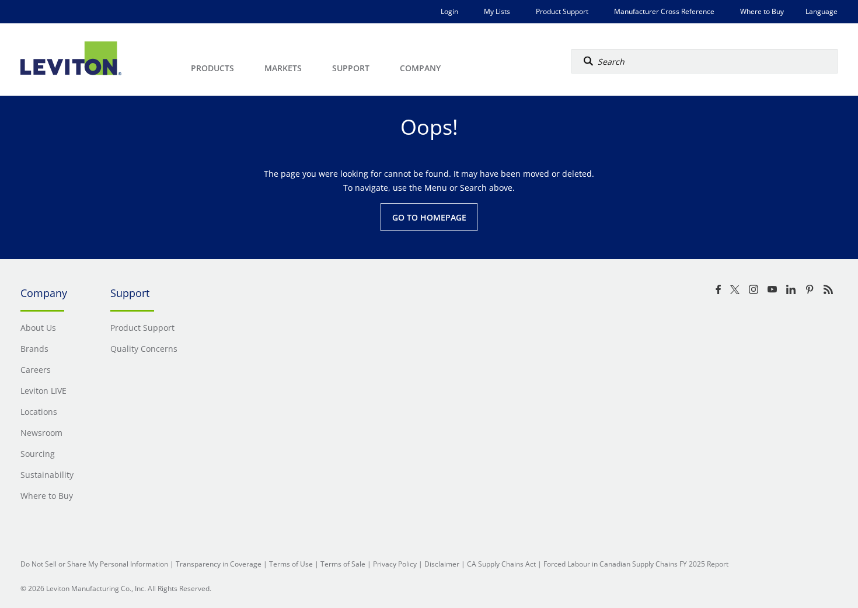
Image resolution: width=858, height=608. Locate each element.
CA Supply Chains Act (501, 564)
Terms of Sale (342, 564)
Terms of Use (291, 564)
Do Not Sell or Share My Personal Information (94, 564)
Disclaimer (441, 564)
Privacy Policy (395, 564)
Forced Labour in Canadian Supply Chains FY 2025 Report (635, 564)
